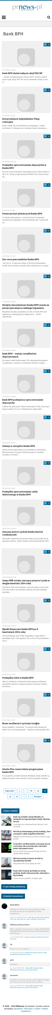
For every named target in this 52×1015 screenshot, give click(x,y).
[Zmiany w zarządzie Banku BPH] (26, 427)
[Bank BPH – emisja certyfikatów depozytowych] (26, 334)
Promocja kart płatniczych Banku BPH (22, 213)
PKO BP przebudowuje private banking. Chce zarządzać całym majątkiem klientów (31, 833)
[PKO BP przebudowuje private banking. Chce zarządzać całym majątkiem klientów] (6, 835)
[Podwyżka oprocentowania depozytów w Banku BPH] (26, 146)
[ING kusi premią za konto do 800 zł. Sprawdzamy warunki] (6, 862)
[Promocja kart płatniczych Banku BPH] (26, 194)
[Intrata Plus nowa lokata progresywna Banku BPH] (26, 750)
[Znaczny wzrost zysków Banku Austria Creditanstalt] (26, 513)
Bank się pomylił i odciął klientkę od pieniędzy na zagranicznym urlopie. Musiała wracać (31, 819)
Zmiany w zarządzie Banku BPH (18, 446)
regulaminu (18, 1009)
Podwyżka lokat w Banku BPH (18, 677)
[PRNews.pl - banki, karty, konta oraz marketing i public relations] (26, 7)
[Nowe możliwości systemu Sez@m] (26, 704)
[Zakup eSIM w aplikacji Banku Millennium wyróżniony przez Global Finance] (4, 961)
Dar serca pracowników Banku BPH (20, 259)
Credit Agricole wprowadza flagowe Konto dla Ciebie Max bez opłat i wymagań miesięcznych (29, 918)
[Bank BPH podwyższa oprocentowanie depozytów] (26, 380)
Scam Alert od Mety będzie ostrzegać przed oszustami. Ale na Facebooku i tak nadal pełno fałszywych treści (31, 846)
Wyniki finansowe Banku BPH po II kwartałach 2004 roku (20, 630)
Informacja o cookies (32, 1009)
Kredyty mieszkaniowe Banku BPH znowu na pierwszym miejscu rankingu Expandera (25, 306)
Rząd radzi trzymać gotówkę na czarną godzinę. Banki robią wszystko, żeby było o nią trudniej (31, 873)
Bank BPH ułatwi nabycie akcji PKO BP (22, 73)
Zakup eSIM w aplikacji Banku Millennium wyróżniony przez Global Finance (26, 969)
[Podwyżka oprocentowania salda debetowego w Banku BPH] (26, 472)
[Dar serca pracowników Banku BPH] (26, 240)
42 (10, 797)
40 (38, 791)
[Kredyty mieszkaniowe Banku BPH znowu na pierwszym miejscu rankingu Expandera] (26, 286)
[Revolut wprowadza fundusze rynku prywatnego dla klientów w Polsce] (4, 945)
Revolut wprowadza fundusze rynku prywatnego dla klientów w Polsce (28, 953)
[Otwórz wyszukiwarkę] (48, 17)
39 (31, 791)
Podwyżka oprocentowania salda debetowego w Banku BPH (20, 493)
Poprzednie (9, 791)
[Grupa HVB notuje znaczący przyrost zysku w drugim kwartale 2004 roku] (26, 561)
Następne (38, 797)
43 (17, 797)
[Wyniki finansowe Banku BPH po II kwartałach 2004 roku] (26, 610)
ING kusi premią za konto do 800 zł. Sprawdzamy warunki (28, 859)
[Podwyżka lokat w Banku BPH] (26, 658)
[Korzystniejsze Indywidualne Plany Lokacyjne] (26, 100)
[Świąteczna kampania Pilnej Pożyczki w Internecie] (4, 926)
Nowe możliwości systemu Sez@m (21, 723)
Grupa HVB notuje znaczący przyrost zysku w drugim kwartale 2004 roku (26, 582)
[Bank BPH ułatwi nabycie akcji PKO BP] (26, 54)
